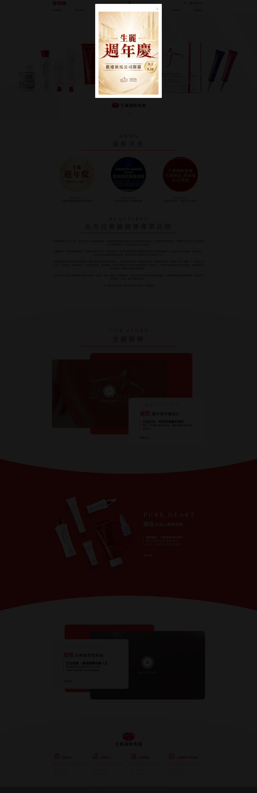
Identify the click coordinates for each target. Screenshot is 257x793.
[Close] (157, 8)
